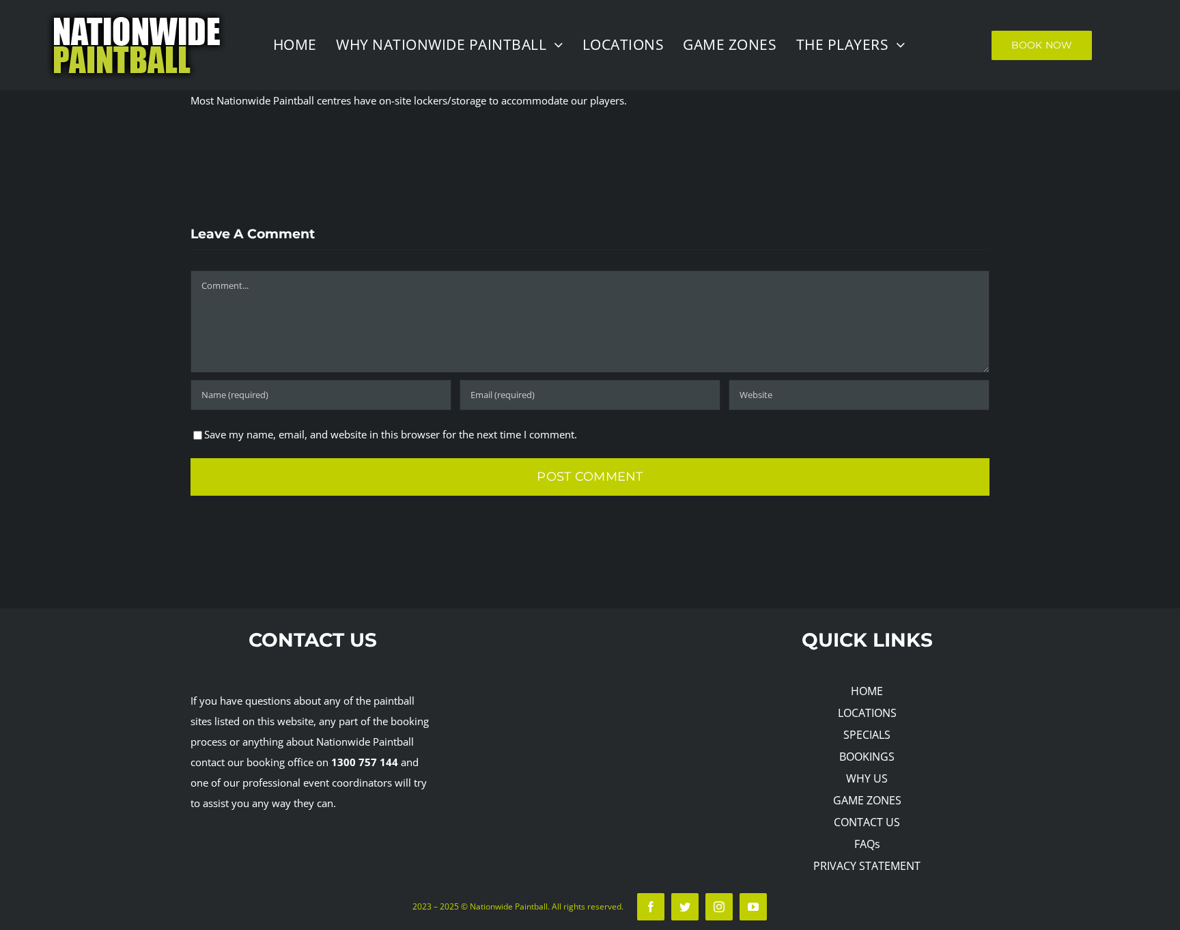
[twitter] (685, 906)
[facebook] (650, 906)
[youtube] (753, 906)
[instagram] (719, 906)
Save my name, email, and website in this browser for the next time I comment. (390, 434)
